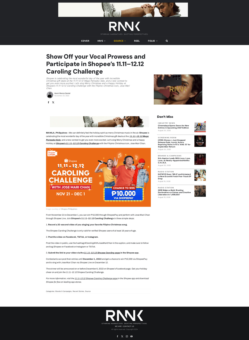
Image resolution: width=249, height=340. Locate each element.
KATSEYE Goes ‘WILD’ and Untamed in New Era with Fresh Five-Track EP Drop (174, 176)
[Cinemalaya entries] (200, 122)
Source (88, 291)
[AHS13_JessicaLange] (200, 136)
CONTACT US (128, 326)
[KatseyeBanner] (200, 170)
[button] (167, 41)
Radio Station (166, 172)
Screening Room (167, 138)
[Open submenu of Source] (124, 41)
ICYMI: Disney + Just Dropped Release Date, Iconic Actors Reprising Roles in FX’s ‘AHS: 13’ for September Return (174, 143)
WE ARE (118, 326)
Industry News (166, 123)
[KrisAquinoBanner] (200, 154)
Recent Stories (78, 291)
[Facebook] (48, 102)
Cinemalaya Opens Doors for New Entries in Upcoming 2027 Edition (173, 126)
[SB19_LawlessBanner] (200, 186)
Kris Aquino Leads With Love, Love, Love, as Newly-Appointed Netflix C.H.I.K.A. (174, 160)
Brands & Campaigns (63, 291)
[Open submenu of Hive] (104, 41)
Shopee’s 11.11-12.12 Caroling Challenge (77, 143)
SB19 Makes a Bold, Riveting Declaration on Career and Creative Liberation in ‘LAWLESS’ (174, 192)
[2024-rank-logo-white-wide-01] (124, 22)
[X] (53, 102)
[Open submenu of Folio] (156, 41)
